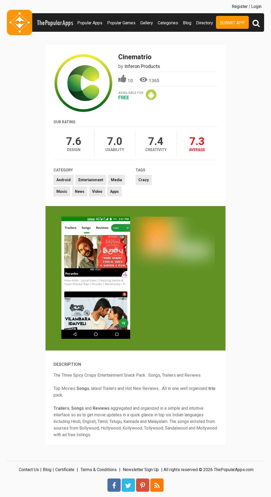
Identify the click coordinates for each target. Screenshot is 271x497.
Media (116, 180)
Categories (168, 22)
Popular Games (121, 22)
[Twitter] (128, 485)
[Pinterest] (142, 485)
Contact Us (29, 469)
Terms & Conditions (98, 469)
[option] (96, 278)
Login (256, 6)
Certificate (64, 469)
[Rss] (157, 485)
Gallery (146, 22)
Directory (204, 22)
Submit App (232, 22)
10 (130, 80)
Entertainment (90, 180)
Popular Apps (89, 22)
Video (97, 191)
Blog (187, 22)
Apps (114, 191)
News (79, 191)
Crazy (143, 180)
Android (63, 180)
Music (61, 191)
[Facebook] (114, 485)
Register (240, 6)
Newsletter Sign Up (141, 469)
